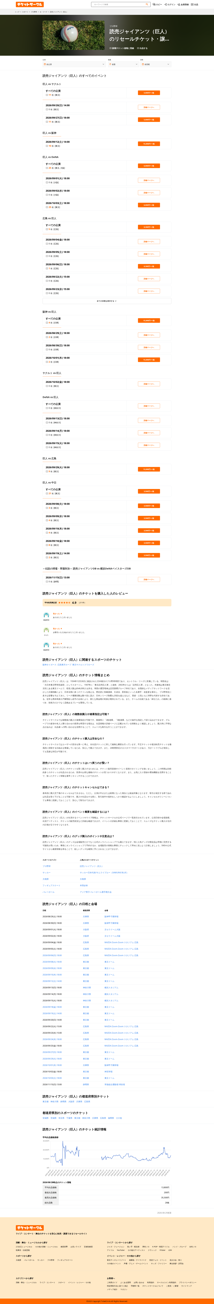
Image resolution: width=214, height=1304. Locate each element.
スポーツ (61, 1282)
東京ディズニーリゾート (116, 1260)
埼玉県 (61, 1118)
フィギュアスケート (51, 885)
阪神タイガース (49, 664)
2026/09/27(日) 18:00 (52, 1052)
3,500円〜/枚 (149, 491)
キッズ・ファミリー (159, 1263)
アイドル (110, 1250)
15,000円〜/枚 (149, 144)
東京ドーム (109, 961)
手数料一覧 (135, 1286)
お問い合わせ (139, 1282)
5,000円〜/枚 (149, 93)
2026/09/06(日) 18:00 (52, 955)
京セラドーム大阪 (112, 929)
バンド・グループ (179, 1246)
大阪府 (86, 929)
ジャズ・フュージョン (115, 1246)
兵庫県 (86, 916)
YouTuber (121, 1250)
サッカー (47, 872)
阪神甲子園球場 (111, 916)
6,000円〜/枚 (149, 166)
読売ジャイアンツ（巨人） (92, 866)
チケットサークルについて (152, 1286)
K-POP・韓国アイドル (161, 1246)
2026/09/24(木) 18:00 (52, 1039)
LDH (170, 1250)
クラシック (152, 1250)
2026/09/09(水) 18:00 (52, 968)
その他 (119, 1118)
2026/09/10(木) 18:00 (52, 974)
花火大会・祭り (176, 1260)
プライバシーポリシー (187, 1282)
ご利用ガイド (112, 1282)
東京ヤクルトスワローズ (83, 664)
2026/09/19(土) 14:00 (52, 1013)
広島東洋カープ (64, 664)
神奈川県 (87, 987)
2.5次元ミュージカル (24, 1246)
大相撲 (46, 879)
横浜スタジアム (111, 987)
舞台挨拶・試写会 (177, 1263)
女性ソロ (192, 1246)
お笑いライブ (76, 1246)
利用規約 (150, 1282)
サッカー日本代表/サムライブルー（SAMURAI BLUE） (104, 872)
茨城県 (53, 1118)
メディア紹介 (112, 1289)
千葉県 (69, 1118)
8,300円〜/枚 (149, 227)
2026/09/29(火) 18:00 (52, 1058)
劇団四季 (64, 1246)
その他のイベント (114, 1263)
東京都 (86, 961)
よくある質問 (125, 1282)
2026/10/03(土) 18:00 (52, 1078)
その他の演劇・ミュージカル (46, 1246)
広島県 (86, 942)
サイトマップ (186, 1286)
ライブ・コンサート (47, 1282)
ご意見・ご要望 (172, 1286)
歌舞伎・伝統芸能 (23, 1250)
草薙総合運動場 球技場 (115, 1084)
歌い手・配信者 (133, 1246)
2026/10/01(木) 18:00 (52, 1065)
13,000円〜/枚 (149, 469)
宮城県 (46, 1118)
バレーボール (48, 892)
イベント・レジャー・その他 (79, 1282)
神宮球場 (108, 1071)
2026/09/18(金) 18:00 (52, 1007)
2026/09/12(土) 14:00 (52, 981)
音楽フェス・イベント (158, 1260)
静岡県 (86, 1084)
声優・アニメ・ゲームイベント (136, 1263)
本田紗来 (84, 885)
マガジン (123, 1289)
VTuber (162, 1250)
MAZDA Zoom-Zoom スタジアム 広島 (121, 942)
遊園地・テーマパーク (137, 1260)
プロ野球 (47, 866)
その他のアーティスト (136, 1250)
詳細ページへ (149, 107)
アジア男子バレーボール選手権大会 (96, 892)
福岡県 (111, 1118)
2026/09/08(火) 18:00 (52, 961)
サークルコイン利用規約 (166, 1282)
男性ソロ (145, 1246)
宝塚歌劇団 (88, 1246)
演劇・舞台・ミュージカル (26, 1282)
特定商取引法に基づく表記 (117, 1286)
